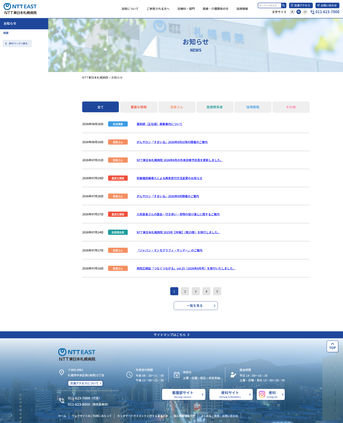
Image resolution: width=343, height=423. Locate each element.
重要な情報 (118, 178)
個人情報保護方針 (184, 416)
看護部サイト (182, 394)
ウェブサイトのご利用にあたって (92, 416)
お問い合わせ (329, 5)
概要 (6, 33)
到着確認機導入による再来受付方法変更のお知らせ (169, 178)
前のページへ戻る (18, 43)
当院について (130, 8)
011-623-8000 (79, 404)
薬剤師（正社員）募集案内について (159, 124)
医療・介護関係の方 (215, 8)
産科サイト (230, 394)
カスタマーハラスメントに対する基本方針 (142, 416)
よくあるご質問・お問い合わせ (219, 416)
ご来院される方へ (158, 8)
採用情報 (242, 8)
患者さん (118, 142)
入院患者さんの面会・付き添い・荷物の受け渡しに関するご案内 (178, 214)
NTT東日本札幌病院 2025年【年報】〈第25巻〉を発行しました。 (178, 232)
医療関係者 (118, 232)
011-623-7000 (327, 11)
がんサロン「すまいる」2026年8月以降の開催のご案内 (172, 142)
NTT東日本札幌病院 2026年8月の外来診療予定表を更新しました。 (180, 160)
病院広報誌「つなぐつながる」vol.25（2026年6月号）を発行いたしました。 (186, 268)
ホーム (62, 416)
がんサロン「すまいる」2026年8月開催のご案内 (168, 196)
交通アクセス (302, 5)
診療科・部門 (186, 8)
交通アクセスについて (84, 383)
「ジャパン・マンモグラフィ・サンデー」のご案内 (169, 250)
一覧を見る (195, 305)
